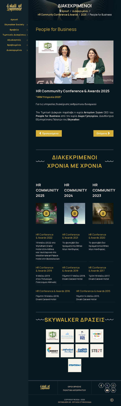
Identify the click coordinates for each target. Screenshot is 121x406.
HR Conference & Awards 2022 (44, 236)
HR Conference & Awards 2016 (53, 291)
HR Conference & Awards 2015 (93, 291)
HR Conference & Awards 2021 (71, 236)
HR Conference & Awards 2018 (71, 269)
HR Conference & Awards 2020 (97, 236)
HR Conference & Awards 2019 (44, 269)
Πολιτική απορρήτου (74, 390)
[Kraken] (45, 387)
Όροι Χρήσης (74, 386)
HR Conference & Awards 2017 (97, 269)
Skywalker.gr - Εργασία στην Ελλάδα (74, 402)
